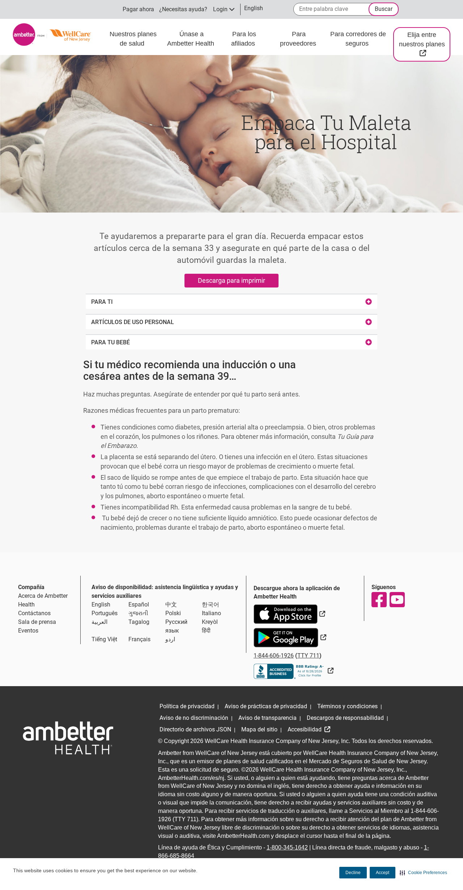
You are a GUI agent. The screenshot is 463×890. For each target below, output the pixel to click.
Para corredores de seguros (358, 38)
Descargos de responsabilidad (345, 717)
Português (105, 613)
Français (139, 639)
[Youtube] (397, 599)
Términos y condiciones (347, 706)
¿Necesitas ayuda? (183, 9)
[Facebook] (378, 599)
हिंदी (206, 630)
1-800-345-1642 (287, 847)
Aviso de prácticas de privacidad (266, 706)
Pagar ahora (138, 9)
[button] (423, 872)
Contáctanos (34, 613)
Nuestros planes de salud (133, 38)
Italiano (211, 613)
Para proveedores (299, 38)
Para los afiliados (244, 38)
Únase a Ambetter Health (191, 38)
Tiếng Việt (104, 639)
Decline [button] (353, 872)
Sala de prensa (37, 621)
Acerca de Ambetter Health (43, 600)
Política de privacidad (187, 706)
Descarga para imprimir (231, 280)
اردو (170, 639)
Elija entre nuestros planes (424, 43)
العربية (99, 621)
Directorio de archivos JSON (195, 729)
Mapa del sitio (259, 729)
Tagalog (138, 621)
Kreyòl (210, 621)
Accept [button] (382, 872)
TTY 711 (308, 655)
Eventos (28, 630)
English (101, 604)
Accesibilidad (305, 729)
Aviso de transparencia (267, 717)
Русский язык (176, 626)
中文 (171, 604)
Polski (173, 613)
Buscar (383, 8)
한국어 (210, 604)
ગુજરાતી (138, 613)
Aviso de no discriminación (194, 717)
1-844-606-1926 (274, 655)
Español (138, 604)
